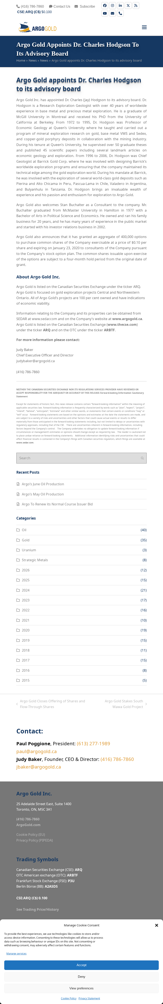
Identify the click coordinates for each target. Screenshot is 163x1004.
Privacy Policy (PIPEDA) (34, 840)
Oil (24, 530)
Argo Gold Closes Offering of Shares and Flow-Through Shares (50, 704)
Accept (81, 965)
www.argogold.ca (127, 318)
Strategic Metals (35, 560)
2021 (26, 620)
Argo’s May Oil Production (43, 494)
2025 (26, 580)
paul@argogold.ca (36, 751)
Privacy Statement (89, 998)
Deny (81, 976)
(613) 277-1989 (93, 743)
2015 (26, 680)
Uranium (29, 550)
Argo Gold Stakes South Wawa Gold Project (118, 704)
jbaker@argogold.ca (38, 766)
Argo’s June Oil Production (43, 484)
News (33, 60)
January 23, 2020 (66, 248)
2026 (26, 570)
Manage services (16, 953)
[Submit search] (142, 458)
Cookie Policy (68, 998)
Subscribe (87, 6)
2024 (26, 590)
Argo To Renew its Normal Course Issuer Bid (57, 504)
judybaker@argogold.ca (35, 361)
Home (20, 60)
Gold (26, 540)
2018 (26, 650)
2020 (26, 630)
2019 (26, 640)
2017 (26, 660)
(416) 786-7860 (32, 6)
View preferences (81, 988)
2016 (26, 670)
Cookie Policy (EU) (30, 834)
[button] (157, 925)
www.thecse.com (122, 324)
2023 (26, 600)
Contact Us (61, 6)
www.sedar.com (44, 318)
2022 (26, 610)
